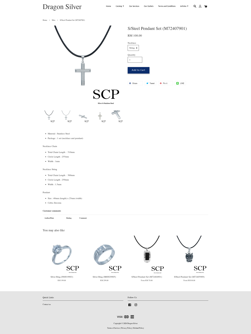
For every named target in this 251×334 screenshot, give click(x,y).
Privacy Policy (126, 328)
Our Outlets (148, 6)
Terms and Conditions (166, 6)
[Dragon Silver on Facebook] (130, 306)
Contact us (47, 304)
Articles (183, 6)
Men (53, 20)
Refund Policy (138, 328)
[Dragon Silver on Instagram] (136, 306)
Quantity (132, 54)
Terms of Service (113, 328)
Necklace (132, 42)
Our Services (134, 6)
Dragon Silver (62, 6)
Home (108, 6)
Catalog (119, 6)
